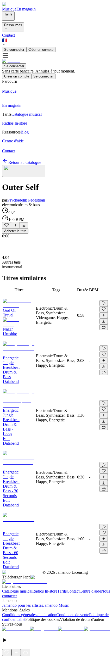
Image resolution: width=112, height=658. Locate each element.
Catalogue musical (17, 591)
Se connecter (14, 50)
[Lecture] (103, 303)
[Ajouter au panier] (103, 327)
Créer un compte (40, 50)
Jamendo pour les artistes (22, 605)
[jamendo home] (11, 4)
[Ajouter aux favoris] (6, 225)
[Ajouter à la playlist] (15, 225)
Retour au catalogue (24, 162)
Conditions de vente (72, 614)
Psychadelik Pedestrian (26, 200)
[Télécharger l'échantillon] (24, 225)
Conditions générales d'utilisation (29, 614)
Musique (9, 9)
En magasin (26, 9)
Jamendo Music (56, 605)
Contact (8, 35)
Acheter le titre (15, 231)
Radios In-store (44, 591)
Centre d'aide (90, 591)
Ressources (13, 25)
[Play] (23, 171)
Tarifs (8, 14)
